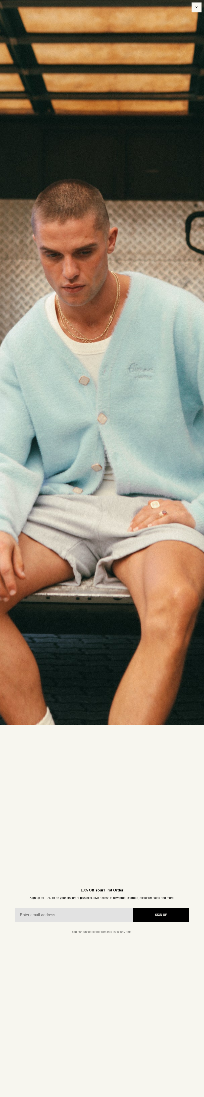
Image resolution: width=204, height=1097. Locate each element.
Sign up (161, 915)
